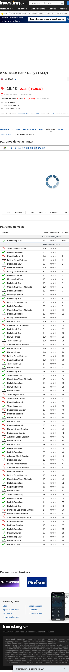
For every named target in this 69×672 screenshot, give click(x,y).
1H (27, 148)
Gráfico (16, 129)
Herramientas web (11, 617)
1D (35, 148)
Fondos (50, 13)
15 (19, 148)
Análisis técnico (7, 135)
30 (23, 148)
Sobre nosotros (35, 606)
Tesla (53, 114)
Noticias (52, 9)
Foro (60, 129)
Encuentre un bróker (14, 572)
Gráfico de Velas (4, 148)
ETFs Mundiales (36, 13)
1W (39, 148)
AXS (37, 114)
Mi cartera (22, 9)
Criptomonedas (38, 9)
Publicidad (33, 610)
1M (43, 148)
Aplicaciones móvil (11, 610)
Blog (5, 606)
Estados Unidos (23, 114)
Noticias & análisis (33, 129)
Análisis (63, 9)
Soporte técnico (35, 613)
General (4, 129)
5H (31, 148)
